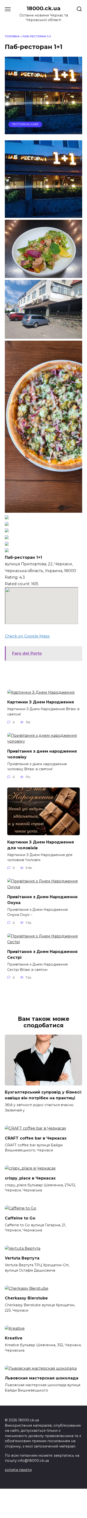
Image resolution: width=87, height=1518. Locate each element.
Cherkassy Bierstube (26, 1298)
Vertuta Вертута (22, 1258)
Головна (12, 36)
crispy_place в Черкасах (30, 1178)
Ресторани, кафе (25, 124)
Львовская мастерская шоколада (41, 1378)
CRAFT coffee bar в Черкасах (35, 1138)
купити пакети (18, 1470)
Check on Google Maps (27, 636)
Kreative (13, 1338)
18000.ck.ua (43, 8)
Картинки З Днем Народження (40, 702)
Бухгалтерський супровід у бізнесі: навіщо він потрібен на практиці (43, 1095)
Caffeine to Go (20, 1218)
